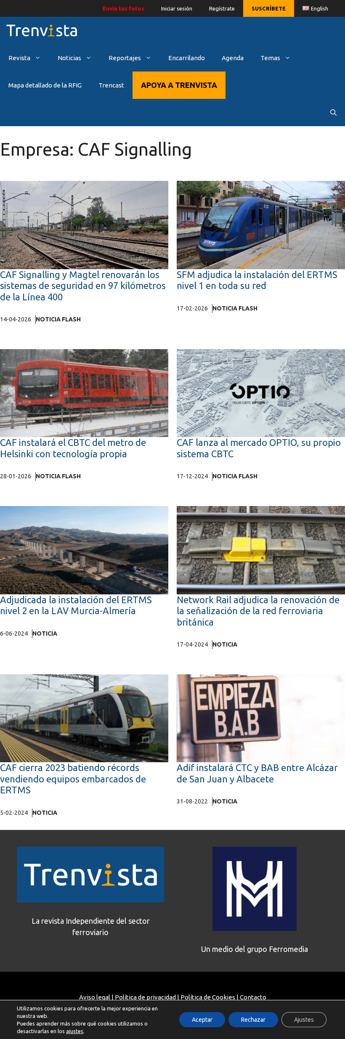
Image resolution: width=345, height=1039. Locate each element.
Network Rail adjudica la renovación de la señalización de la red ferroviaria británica (258, 610)
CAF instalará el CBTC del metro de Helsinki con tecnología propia (73, 448)
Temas (270, 57)
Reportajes (125, 57)
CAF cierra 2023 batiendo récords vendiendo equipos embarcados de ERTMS (73, 778)
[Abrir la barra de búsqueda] (333, 112)
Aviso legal (94, 997)
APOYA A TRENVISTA (179, 85)
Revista (19, 57)
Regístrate (222, 8)
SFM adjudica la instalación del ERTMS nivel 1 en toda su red (257, 280)
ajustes (74, 1031)
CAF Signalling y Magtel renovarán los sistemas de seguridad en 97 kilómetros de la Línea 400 (83, 285)
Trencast (111, 85)
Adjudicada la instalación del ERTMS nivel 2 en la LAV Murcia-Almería (76, 605)
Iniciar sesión (176, 8)
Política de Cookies (207, 997)
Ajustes (304, 1019)
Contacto (253, 997)
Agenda (233, 57)
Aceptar (202, 1019)
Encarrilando (186, 57)
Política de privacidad (145, 997)
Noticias (69, 57)
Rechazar (253, 1019)
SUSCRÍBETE (269, 8)
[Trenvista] (41, 30)
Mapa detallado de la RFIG (45, 85)
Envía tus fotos (123, 8)
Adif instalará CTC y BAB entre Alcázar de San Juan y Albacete (257, 773)
